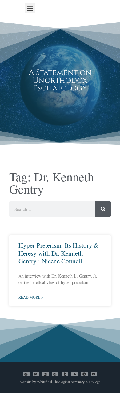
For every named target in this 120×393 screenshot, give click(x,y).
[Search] (103, 209)
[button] (30, 8)
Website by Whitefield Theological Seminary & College (60, 381)
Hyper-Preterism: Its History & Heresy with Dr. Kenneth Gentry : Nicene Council (58, 253)
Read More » (30, 297)
